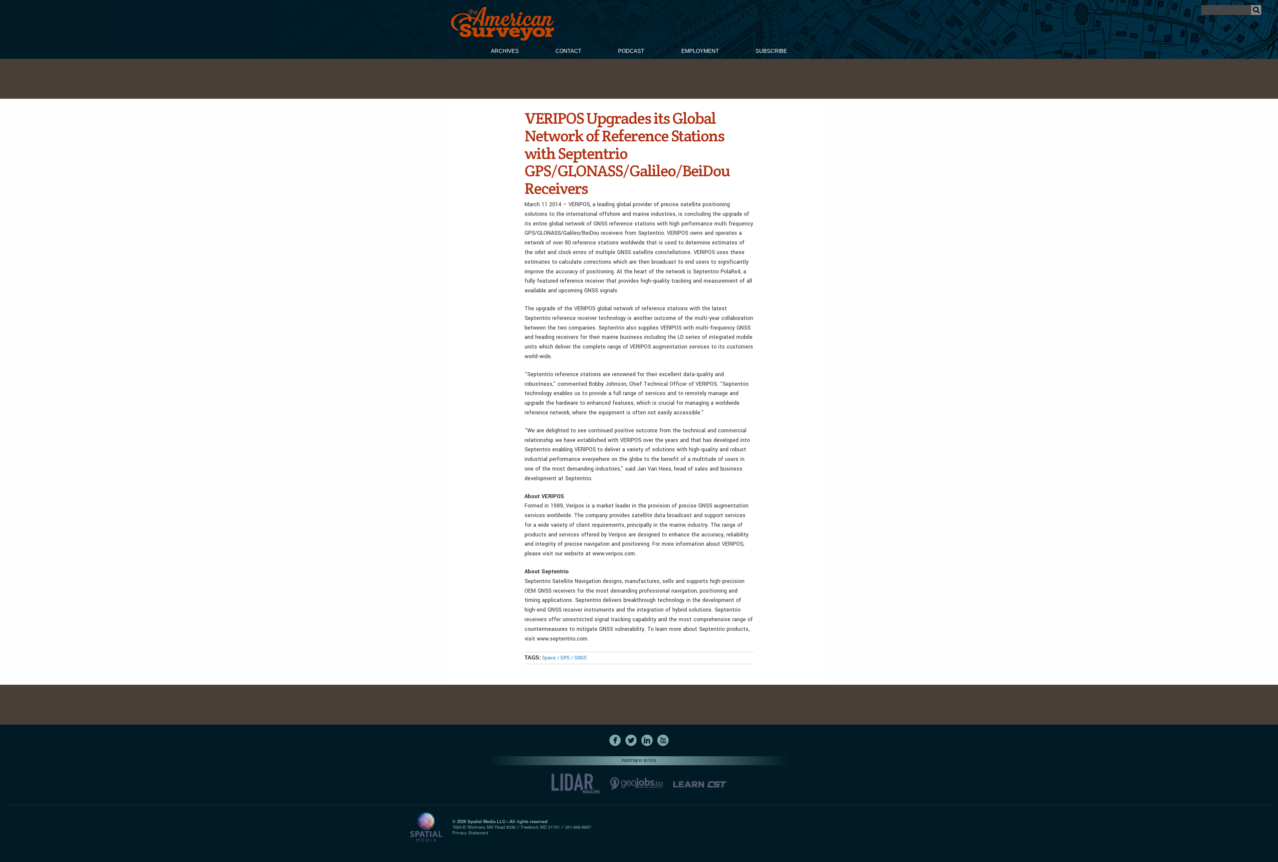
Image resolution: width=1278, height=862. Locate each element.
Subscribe (771, 51)
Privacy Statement (470, 832)
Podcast (631, 51)
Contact (568, 51)
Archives (505, 51)
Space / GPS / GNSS (564, 657)
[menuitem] (505, 52)
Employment (700, 51)
